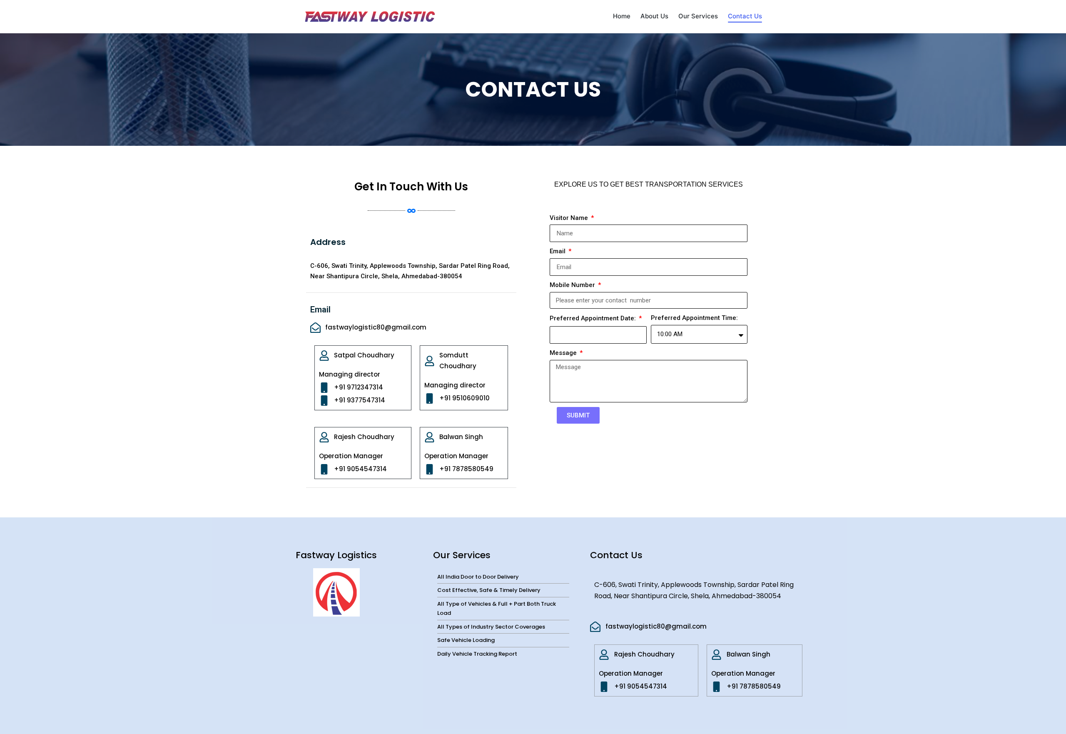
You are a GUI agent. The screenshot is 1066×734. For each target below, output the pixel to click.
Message (564, 353)
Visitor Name (570, 218)
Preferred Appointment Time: (694, 318)
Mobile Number (573, 285)
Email (558, 251)
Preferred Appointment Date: (594, 318)
